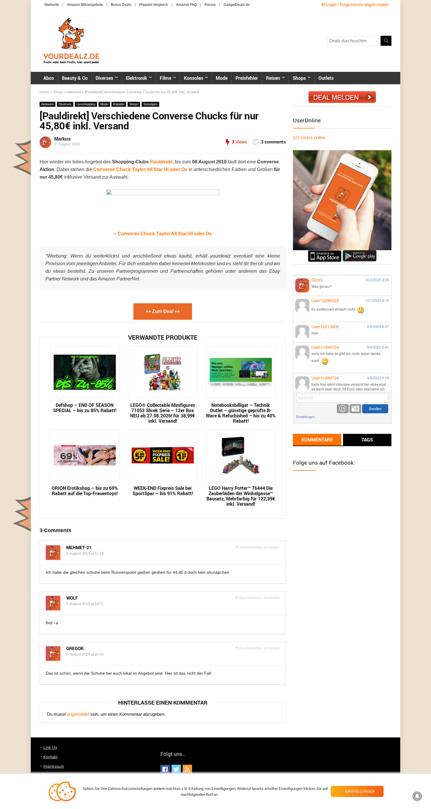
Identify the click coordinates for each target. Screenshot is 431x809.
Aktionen (74, 92)
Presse (210, 5)
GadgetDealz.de (237, 5)
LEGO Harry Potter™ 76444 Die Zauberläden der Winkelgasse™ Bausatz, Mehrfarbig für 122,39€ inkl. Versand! (240, 496)
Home (44, 92)
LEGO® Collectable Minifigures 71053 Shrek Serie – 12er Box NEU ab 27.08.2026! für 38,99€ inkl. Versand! (162, 413)
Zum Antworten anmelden (259, 547)
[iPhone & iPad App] (325, 252)
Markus (62, 138)
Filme (165, 78)
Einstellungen (305, 416)
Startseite (51, 5)
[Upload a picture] (355, 408)
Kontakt (50, 756)
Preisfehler (246, 78)
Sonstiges (150, 104)
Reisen (273, 78)
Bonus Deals (121, 5)
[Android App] (359, 252)
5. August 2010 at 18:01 (85, 604)
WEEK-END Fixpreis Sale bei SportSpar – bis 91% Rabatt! (163, 490)
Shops (299, 78)
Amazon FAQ (186, 5)
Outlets (326, 78)
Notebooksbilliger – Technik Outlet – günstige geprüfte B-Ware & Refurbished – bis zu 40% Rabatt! (241, 413)
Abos (48, 78)
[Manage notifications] (417, 796)
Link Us (50, 747)
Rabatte (118, 104)
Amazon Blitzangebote (85, 5)
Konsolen (193, 78)
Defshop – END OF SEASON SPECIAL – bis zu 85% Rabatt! (84, 407)
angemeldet (78, 714)
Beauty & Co (75, 78)
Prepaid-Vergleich (153, 5)
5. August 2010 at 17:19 (85, 553)
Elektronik (136, 78)
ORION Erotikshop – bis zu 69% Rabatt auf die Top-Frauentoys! (85, 490)
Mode (222, 78)
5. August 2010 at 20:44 (85, 654)
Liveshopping (86, 104)
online (309, 137)
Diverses (104, 78)
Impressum (53, 766)
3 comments (273, 141)
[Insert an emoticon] (343, 408)
